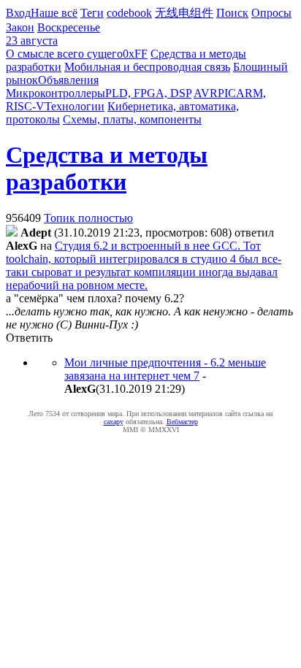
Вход (18, 13)
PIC (227, 93)
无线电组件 (184, 13)
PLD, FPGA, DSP (148, 93)
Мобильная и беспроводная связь (147, 67)
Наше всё (54, 13)
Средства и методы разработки (106, 168)
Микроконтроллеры (55, 93)
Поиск (232, 13)
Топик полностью (88, 218)
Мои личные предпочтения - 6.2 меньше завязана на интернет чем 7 (165, 369)
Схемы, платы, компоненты (132, 119)
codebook (129, 13)
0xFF (135, 53)
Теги (92, 13)
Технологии (74, 106)
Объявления (68, 80)
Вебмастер (182, 422)
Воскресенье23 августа (53, 34)
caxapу (113, 422)
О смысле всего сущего (64, 53)
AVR (206, 93)
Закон (20, 27)
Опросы (271, 13)
